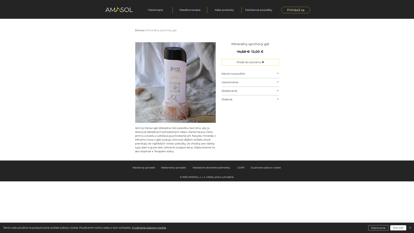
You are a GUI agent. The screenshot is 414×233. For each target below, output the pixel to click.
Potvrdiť (398, 227)
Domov (140, 30)
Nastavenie (378, 227)
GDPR (240, 167)
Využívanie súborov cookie (266, 167)
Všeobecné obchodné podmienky (211, 167)
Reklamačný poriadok (173, 167)
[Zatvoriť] (410, 227)
